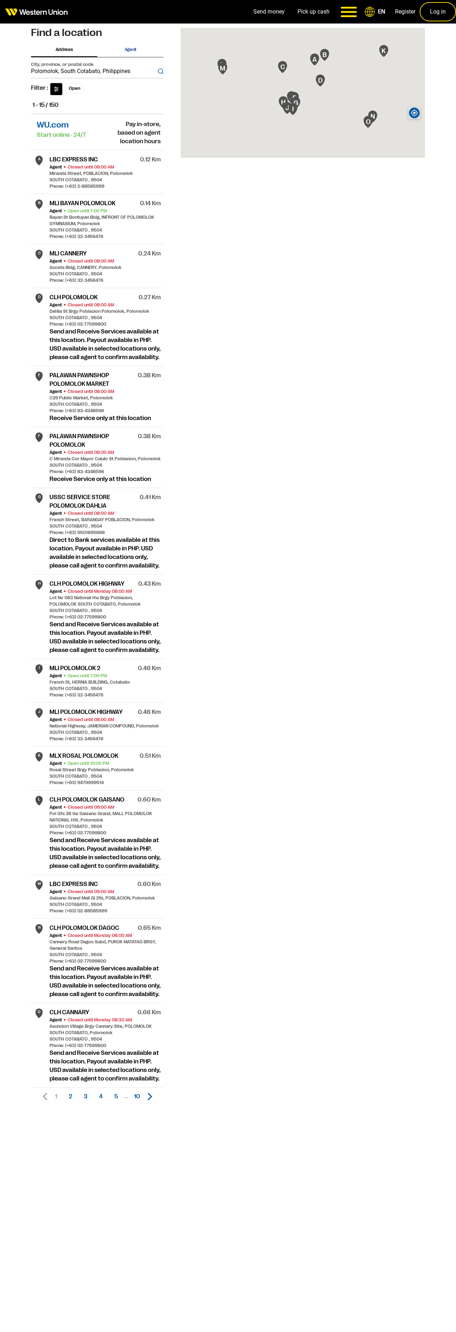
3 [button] (85, 1096)
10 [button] (137, 1096)
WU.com (53, 124)
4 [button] (101, 1096)
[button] (376, 12)
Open (74, 88)
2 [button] (70, 1096)
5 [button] (116, 1096)
